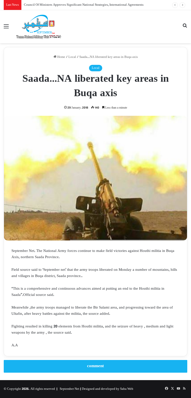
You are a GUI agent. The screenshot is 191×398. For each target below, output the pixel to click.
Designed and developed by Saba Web (107, 389)
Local (72, 57)
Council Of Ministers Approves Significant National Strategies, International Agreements (83, 5)
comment (95, 366)
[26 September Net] (38, 27)
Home (60, 57)
